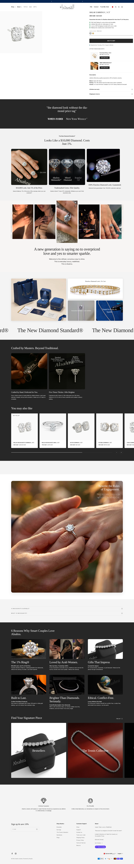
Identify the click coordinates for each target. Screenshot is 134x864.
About (19, 7)
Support (78, 829)
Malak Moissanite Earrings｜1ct (23, 442)
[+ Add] (105, 57)
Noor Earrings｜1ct (76, 442)
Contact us (79, 832)
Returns (78, 845)
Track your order (81, 835)
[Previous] (51, 1)
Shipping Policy (80, 837)
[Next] (82, 1)
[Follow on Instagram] (16, 854)
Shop (12, 7)
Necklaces (59, 835)
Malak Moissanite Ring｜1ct (51, 442)
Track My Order (104, 7)
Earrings (59, 829)
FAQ (91, 7)
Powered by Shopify (28, 858)
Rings (58, 837)
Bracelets (59, 827)
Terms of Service (80, 843)
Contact (96, 7)
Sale (30, 7)
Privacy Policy (80, 840)
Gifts (35, 7)
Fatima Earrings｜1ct (105, 442)
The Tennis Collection (62, 832)
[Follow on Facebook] (12, 854)
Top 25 (25, 7)
